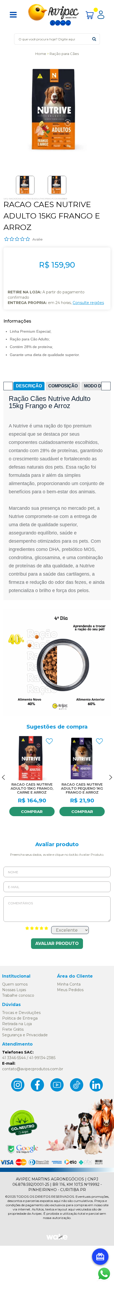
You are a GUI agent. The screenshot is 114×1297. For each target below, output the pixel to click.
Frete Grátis (13, 1029)
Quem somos (15, 984)
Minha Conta (69, 984)
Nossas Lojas (14, 989)
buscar (94, 39)
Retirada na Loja (17, 1023)
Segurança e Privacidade (25, 1035)
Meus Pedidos (70, 989)
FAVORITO (49, 741)
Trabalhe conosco (18, 995)
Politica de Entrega (20, 1018)
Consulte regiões (88, 302)
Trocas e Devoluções (21, 1012)
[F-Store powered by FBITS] (57, 1239)
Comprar (32, 811)
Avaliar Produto (57, 943)
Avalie (37, 239)
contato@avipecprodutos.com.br (32, 1069)
